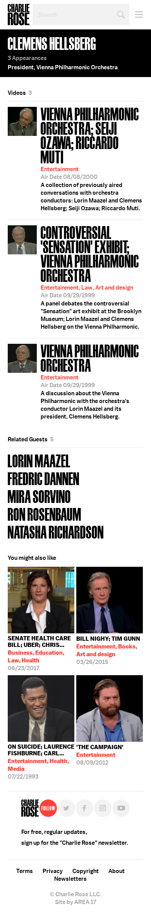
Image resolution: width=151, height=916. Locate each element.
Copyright (85, 871)
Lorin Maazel (39, 460)
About (116, 871)
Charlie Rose (18, 15)
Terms (24, 871)
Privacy (53, 871)
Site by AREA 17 (75, 902)
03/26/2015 (108, 650)
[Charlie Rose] (30, 808)
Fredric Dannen (43, 478)
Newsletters (70, 879)
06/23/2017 (39, 653)
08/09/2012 (100, 755)
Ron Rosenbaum (44, 513)
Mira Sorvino (39, 496)
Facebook (84, 808)
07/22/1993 (41, 761)
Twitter (66, 808)
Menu (136, 14)
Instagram (103, 808)
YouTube (121, 808)
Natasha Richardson (56, 531)
